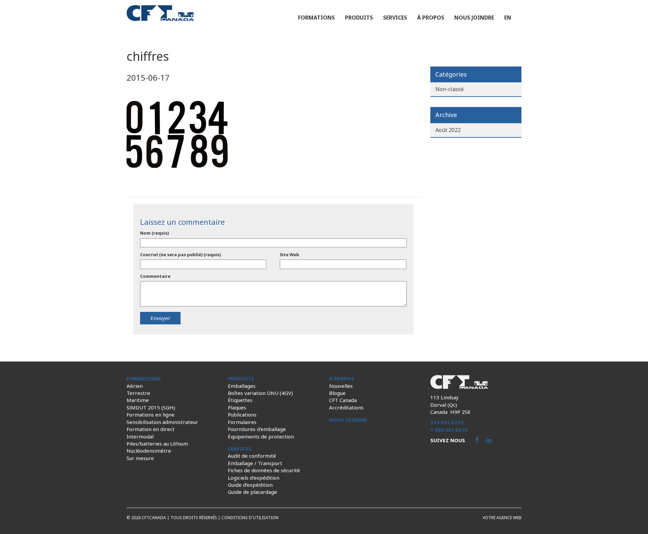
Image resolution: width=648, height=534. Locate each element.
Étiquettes (240, 400)
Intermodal (140, 436)
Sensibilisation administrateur (162, 422)
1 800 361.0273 (449, 429)
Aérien (135, 385)
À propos (430, 17)
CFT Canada (343, 400)
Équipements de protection (261, 436)
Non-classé (449, 89)
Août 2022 (448, 130)
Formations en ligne (150, 414)
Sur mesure (140, 458)
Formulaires (242, 422)
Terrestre (138, 393)
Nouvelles (341, 385)
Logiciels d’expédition (253, 477)
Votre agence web (502, 517)
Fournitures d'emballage (257, 429)
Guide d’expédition (250, 484)
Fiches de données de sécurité (264, 470)
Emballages (241, 385)
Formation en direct (150, 429)
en (507, 17)
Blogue (337, 393)
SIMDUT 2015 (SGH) (151, 407)
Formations (316, 17)
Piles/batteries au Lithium (157, 443)
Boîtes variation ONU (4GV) (260, 393)
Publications (242, 414)
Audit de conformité (252, 455)
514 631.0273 (446, 422)
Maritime (138, 400)
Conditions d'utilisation (249, 517)
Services (395, 17)
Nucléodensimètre (149, 450)
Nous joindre (474, 17)
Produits (359, 17)
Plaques (237, 407)
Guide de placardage (252, 491)
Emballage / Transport (255, 463)
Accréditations (346, 407)
